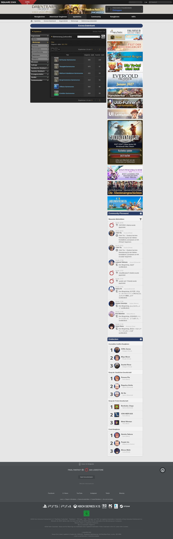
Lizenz (62, 499)
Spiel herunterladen (86, 477)
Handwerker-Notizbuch (39, 68)
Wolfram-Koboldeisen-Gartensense (71, 73)
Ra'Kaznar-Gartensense (67, 60)
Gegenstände (35, 36)
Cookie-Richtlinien (96, 499)
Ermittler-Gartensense (66, 93)
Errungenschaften (37, 74)
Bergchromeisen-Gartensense (69, 80)
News (66, 493)
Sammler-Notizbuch (37, 71)
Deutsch (154, 2)
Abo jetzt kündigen (108, 499)
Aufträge (34, 65)
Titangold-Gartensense (67, 66)
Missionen (34, 62)
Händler (33, 77)
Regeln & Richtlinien (70, 499)
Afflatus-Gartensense (66, 87)
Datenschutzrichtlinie (83, 499)
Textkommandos (36, 80)
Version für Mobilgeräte (87, 464)
